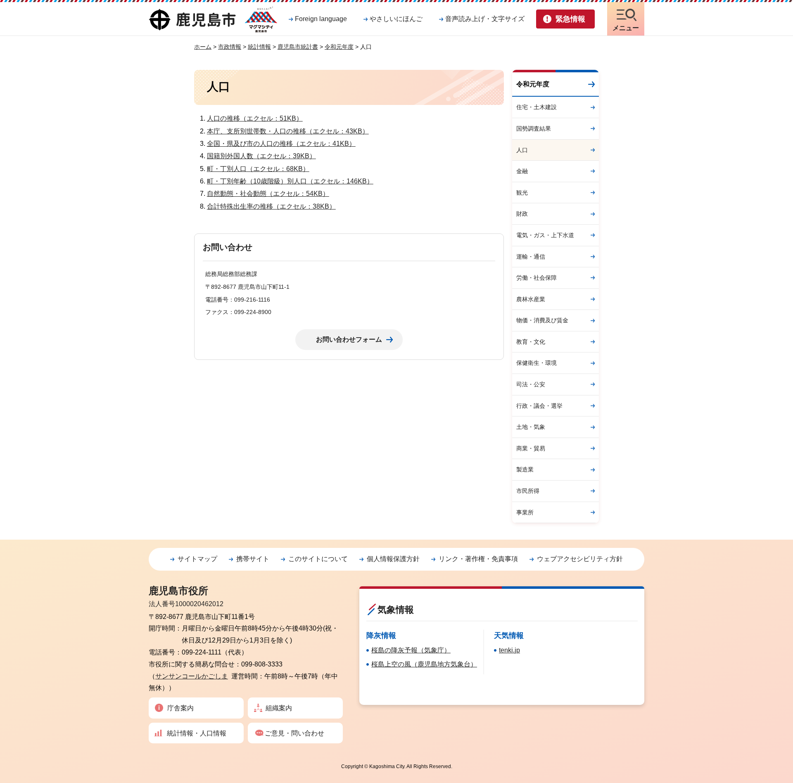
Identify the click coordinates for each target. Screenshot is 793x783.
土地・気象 (530, 427)
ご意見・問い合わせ (294, 733)
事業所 (525, 512)
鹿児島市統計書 (298, 46)
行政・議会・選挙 (539, 405)
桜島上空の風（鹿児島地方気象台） (424, 664)
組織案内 (279, 708)
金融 (522, 171)
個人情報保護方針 (393, 558)
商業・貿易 (530, 448)
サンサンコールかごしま (191, 676)
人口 (522, 150)
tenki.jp (509, 650)
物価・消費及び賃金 (542, 320)
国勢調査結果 (533, 128)
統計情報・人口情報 (196, 733)
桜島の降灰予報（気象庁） (411, 650)
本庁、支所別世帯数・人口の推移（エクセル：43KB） (288, 131)
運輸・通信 (530, 256)
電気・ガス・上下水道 (545, 235)
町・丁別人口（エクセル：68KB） (258, 168)
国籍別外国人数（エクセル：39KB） (261, 155)
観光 (522, 192)
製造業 (525, 469)
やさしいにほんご (396, 18)
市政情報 (229, 46)
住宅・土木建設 (536, 107)
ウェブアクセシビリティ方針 (580, 558)
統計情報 (259, 46)
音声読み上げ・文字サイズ (485, 18)
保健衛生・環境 (536, 362)
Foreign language (321, 18)
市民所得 (527, 491)
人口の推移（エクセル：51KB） (255, 118)
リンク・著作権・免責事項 (478, 558)
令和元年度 (339, 46)
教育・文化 (530, 341)
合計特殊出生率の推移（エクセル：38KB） (271, 206)
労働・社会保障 (536, 277)
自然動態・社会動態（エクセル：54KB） (268, 193)
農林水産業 (530, 299)
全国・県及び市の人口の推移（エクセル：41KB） (281, 143)
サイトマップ (197, 558)
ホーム (202, 46)
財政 (522, 213)
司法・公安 (530, 384)
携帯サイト (252, 558)
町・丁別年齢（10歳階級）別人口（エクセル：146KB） (290, 181)
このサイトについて (318, 558)
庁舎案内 (180, 708)
